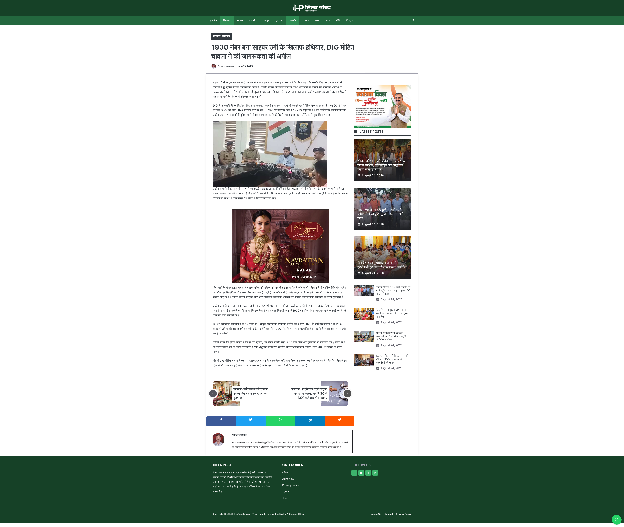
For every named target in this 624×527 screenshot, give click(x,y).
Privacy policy (290, 485)
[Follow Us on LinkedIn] (375, 473)
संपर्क (284, 497)
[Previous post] (213, 394)
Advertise (288, 478)
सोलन (240, 20)
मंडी (338, 20)
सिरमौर (293, 20)
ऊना (327, 20)
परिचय (285, 472)
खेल (317, 20)
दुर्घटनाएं (279, 20)
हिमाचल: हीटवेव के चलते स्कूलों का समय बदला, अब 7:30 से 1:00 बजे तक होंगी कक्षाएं (309, 393)
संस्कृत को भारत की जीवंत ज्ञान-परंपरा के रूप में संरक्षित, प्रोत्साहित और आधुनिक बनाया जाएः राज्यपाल (381, 165)
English (350, 20)
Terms (286, 491)
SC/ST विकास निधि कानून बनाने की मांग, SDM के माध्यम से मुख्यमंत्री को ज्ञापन (392, 359)
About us (376, 514)
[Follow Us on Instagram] (368, 473)
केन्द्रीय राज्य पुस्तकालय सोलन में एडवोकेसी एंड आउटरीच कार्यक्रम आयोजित (392, 313)
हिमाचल (227, 20)
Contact (388, 514)
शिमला (306, 20)
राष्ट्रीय (252, 20)
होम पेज (213, 20)
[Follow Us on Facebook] (354, 473)
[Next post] (348, 394)
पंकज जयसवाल (227, 66)
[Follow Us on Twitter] (361, 473)
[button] (413, 20)
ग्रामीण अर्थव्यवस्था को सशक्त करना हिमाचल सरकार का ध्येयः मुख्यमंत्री (251, 393)
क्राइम (266, 20)
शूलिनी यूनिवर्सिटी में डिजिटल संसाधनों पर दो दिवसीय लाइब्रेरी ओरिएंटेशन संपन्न (391, 336)
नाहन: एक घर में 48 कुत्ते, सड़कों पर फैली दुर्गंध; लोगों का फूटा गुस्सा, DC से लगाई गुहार (381, 214)
